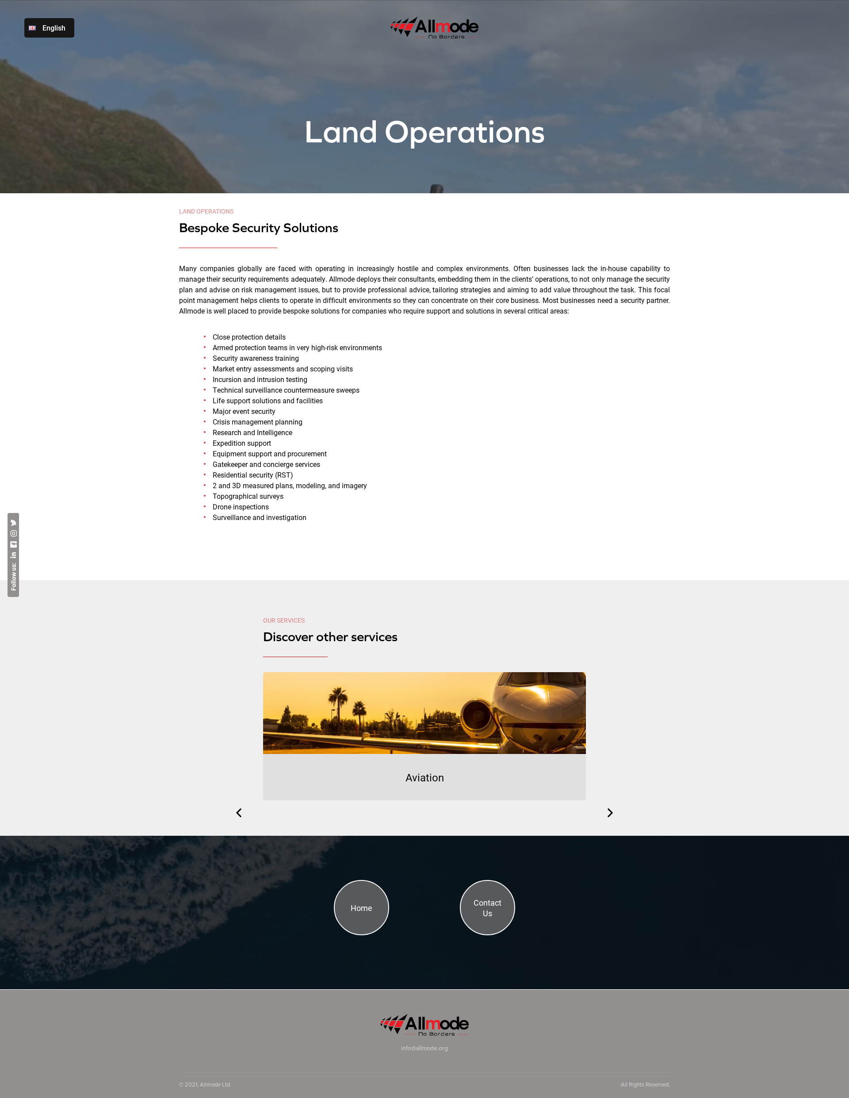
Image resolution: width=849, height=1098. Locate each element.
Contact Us (487, 907)
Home (361, 908)
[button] (238, 812)
